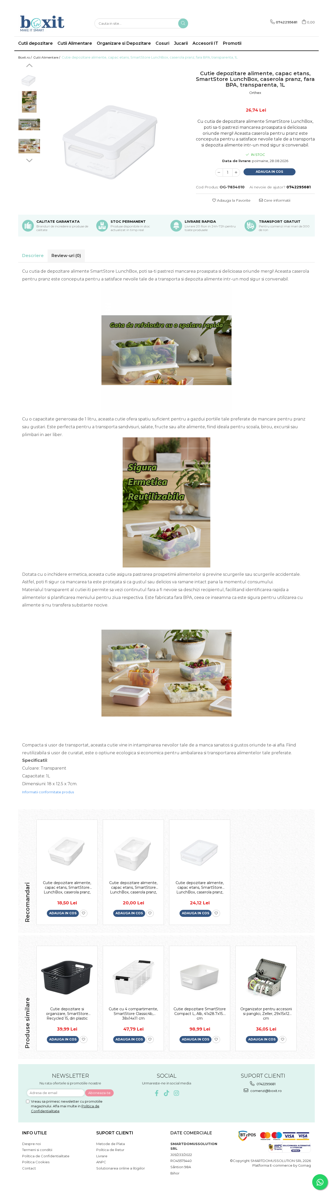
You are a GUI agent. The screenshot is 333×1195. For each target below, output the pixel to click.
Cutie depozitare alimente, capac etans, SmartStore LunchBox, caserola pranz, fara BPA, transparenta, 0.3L (67, 887)
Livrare (101, 1156)
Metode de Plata (110, 1144)
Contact (29, 1168)
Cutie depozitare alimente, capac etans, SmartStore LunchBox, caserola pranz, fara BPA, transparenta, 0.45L (133, 887)
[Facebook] (156, 1093)
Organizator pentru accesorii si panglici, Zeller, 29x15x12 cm (266, 1014)
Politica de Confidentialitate (45, 1156)
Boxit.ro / (25, 57)
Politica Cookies (35, 1162)
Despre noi (31, 1144)
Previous (29, 66)
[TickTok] (166, 1093)
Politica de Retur (110, 1150)
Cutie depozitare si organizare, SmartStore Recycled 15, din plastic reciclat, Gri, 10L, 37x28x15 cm (67, 1014)
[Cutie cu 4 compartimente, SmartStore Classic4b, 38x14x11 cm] (133, 977)
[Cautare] (183, 23)
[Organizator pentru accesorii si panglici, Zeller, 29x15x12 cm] (266, 977)
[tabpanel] (115, 136)
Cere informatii (276, 200)
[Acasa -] (44, 23)
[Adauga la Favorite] (83, 913)
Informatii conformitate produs (48, 792)
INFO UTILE (34, 1132)
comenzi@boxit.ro (265, 1091)
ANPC (101, 1162)
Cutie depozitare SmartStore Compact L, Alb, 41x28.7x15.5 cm (200, 1014)
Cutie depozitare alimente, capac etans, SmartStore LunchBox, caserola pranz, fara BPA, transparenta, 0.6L (200, 887)
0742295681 (266, 1084)
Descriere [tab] (33, 255)
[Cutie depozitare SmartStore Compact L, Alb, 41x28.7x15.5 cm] (199, 977)
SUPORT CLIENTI (114, 1132)
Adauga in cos (269, 172)
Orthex (255, 93)
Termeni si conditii (37, 1150)
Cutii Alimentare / (47, 57)
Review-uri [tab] (66, 255)
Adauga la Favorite (233, 200)
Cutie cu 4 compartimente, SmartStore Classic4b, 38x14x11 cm (133, 1014)
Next (29, 159)
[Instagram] (176, 1093)
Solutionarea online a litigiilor (120, 1168)
